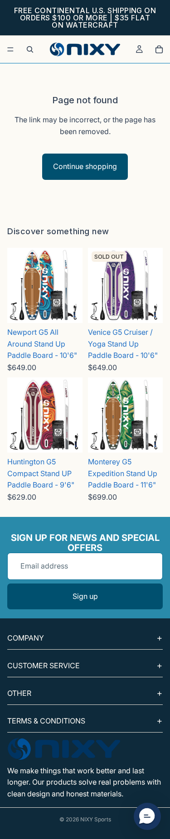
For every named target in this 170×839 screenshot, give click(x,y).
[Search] (30, 49)
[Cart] (159, 49)
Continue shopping (85, 166)
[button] (147, 816)
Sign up (85, 596)
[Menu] (10, 49)
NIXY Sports (95, 819)
